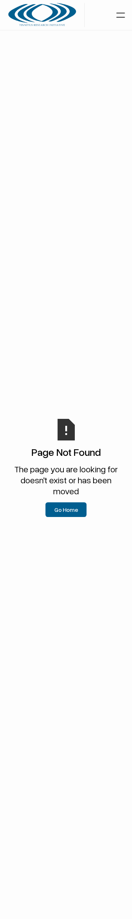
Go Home (66, 509)
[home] (42, 15)
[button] (120, 15)
